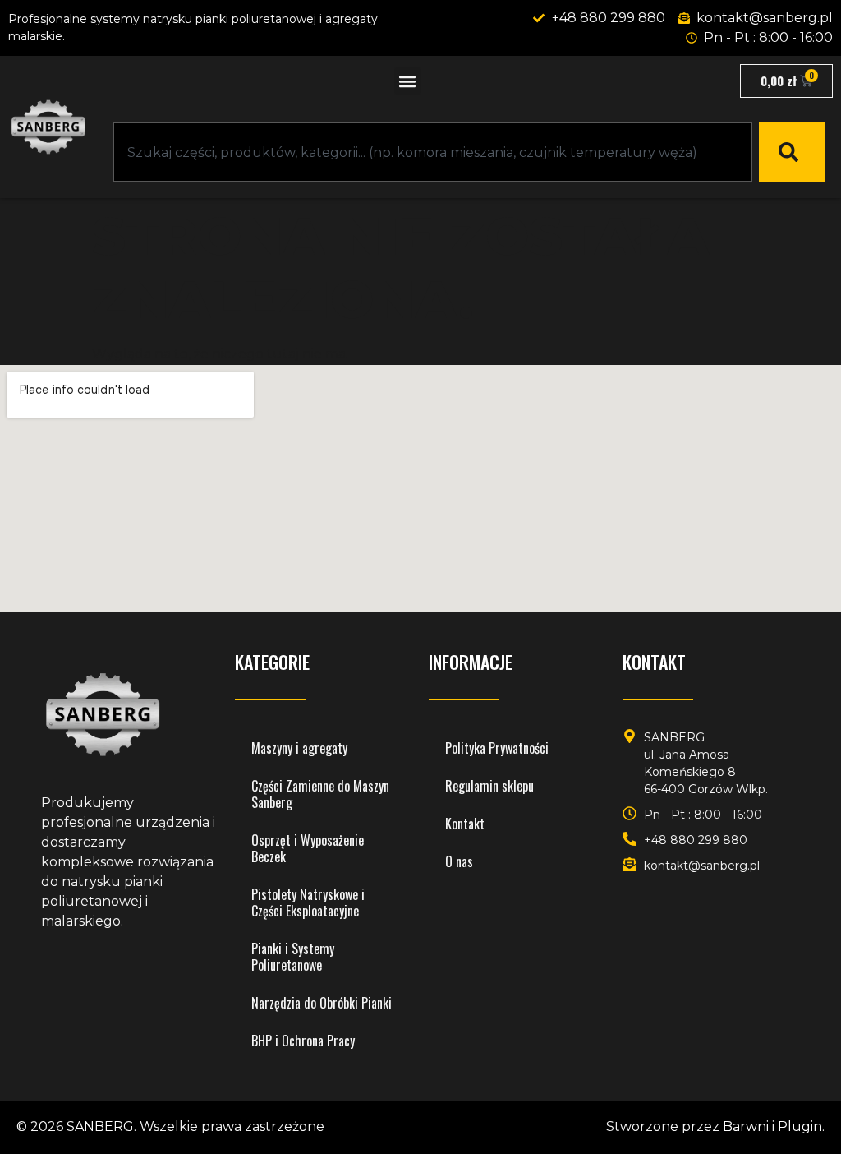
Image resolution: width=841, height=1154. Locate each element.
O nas (459, 861)
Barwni (746, 1126)
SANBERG (100, 1126)
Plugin (800, 1126)
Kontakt (465, 823)
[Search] (792, 152)
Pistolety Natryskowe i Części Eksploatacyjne (308, 902)
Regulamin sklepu (489, 786)
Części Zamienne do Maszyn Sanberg (320, 794)
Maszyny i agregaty (299, 748)
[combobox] (432, 152)
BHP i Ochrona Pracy (303, 1040)
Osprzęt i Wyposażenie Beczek (307, 848)
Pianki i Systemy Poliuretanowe (292, 957)
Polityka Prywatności (497, 748)
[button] (407, 81)
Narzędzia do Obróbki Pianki (321, 1003)
